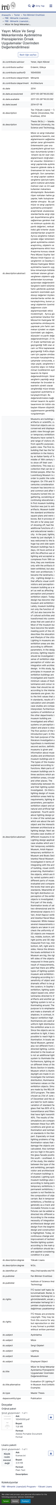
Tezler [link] (17, 15)
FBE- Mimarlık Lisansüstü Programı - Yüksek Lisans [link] (18, 21)
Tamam (6, 1501)
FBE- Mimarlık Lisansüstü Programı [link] (18, 18)
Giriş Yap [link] (40, 6)
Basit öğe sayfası (28, 54)
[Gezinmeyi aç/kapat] (50, 5)
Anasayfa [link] (6, 15)
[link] (51, 1417)
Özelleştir (25, 1501)
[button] (8, 6)
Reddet (15, 1501)
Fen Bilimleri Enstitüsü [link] (34, 15)
